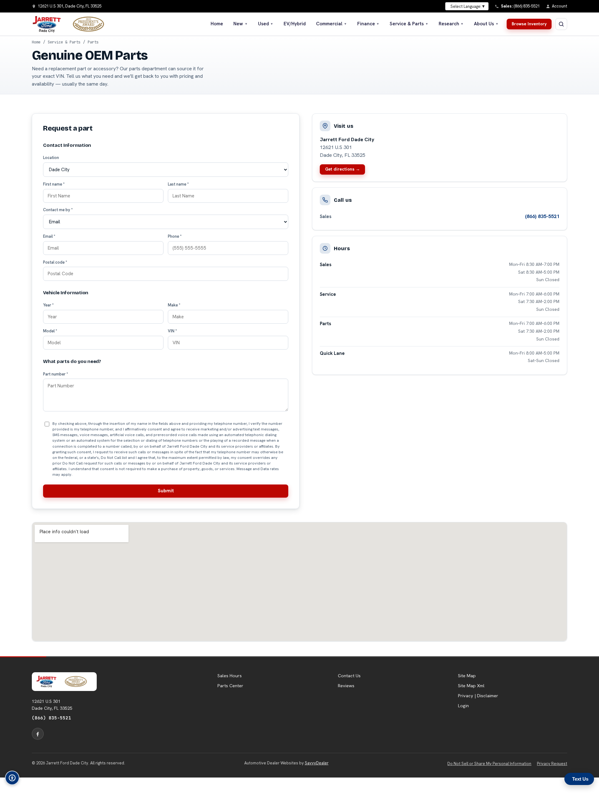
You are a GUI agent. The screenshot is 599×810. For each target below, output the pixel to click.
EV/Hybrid (295, 24)
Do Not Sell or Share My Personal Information (489, 763)
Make (174, 305)
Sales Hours (229, 675)
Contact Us (349, 675)
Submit (166, 491)
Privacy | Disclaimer (478, 695)
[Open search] (561, 24)
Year (48, 305)
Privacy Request (552, 763)
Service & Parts (409, 24)
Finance (368, 24)
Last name (178, 184)
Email (49, 236)
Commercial (331, 24)
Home (217, 24)
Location (51, 157)
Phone (175, 236)
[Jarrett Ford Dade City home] (72, 24)
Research (451, 24)
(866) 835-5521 (542, 216)
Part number (55, 374)
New (240, 24)
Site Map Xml (471, 685)
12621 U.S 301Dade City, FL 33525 (52, 704)
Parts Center (230, 685)
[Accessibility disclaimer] (12, 778)
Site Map (467, 675)
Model (50, 331)
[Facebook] (38, 734)
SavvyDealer (317, 763)
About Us (486, 24)
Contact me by (58, 209)
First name (54, 184)
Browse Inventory (529, 24)
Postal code (55, 262)
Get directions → (342, 169)
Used (266, 24)
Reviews (346, 685)
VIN (172, 331)
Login (463, 705)
